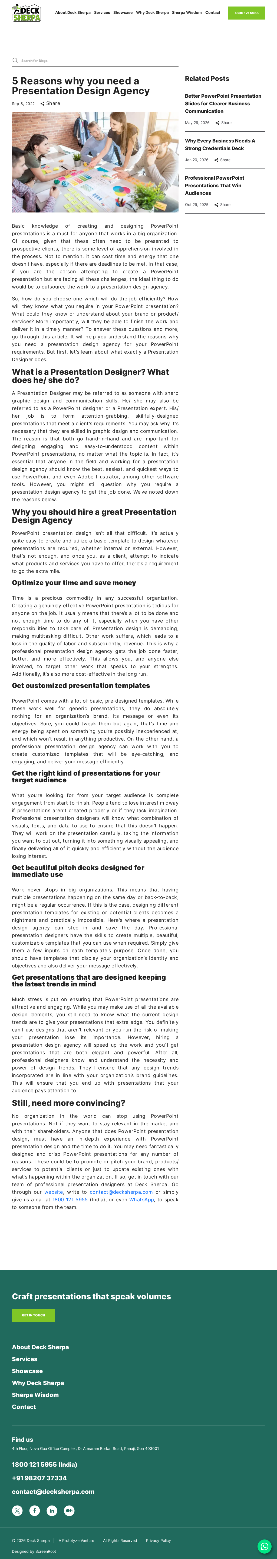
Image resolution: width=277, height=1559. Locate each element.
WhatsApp (141, 1199)
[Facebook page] (38, 1510)
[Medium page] (72, 1510)
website (53, 1192)
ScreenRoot (45, 1551)
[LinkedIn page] (55, 1510)
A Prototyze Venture (76, 1540)
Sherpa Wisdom (187, 12)
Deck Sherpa (38, 1540)
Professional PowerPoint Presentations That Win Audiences (214, 185)
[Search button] (15, 59)
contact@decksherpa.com (121, 1192)
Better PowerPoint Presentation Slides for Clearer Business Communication (223, 103)
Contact (212, 12)
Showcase (123, 12)
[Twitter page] (20, 1510)
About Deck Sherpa (73, 12)
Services (102, 12)
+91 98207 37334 (39, 1478)
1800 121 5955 (70, 1199)
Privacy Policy (158, 1540)
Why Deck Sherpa (152, 12)
